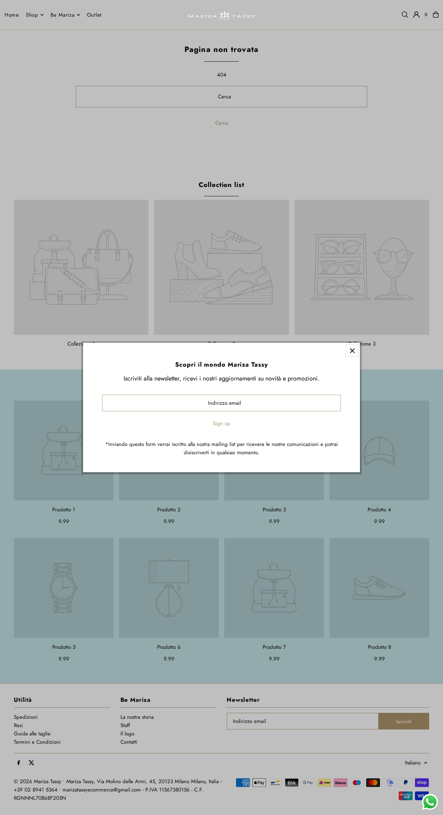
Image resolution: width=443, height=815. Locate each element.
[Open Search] (405, 14)
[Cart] (436, 14)
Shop (32, 15)
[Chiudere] (352, 350)
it (426, 14)
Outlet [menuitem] (94, 15)
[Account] (416, 14)
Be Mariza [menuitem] (63, 15)
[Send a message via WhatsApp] (430, 802)
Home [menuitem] (11, 15)
